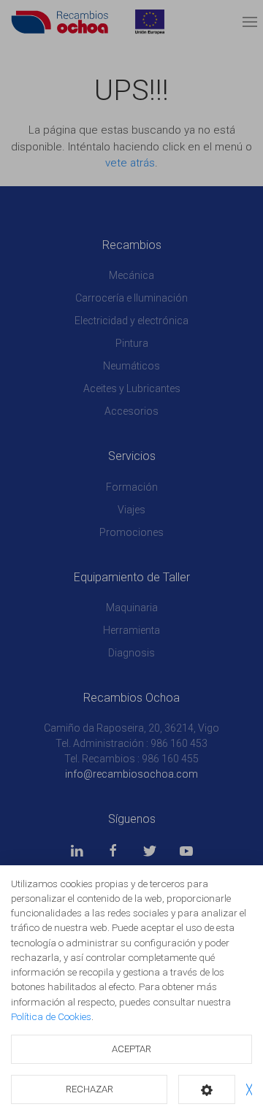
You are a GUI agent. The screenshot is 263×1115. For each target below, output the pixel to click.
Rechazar (89, 1089)
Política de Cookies (51, 1016)
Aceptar (131, 1048)
